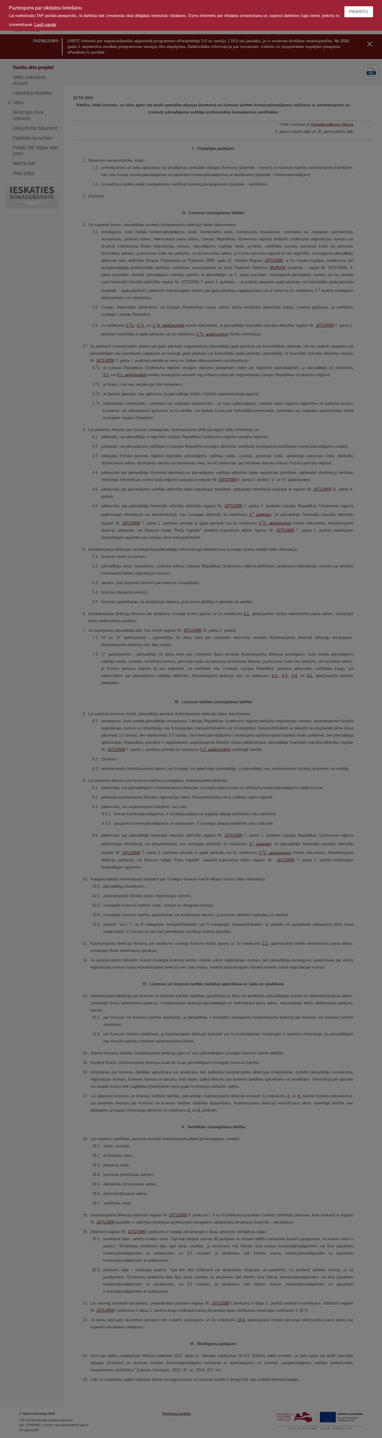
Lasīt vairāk (45, 24)
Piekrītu (358, 11)
